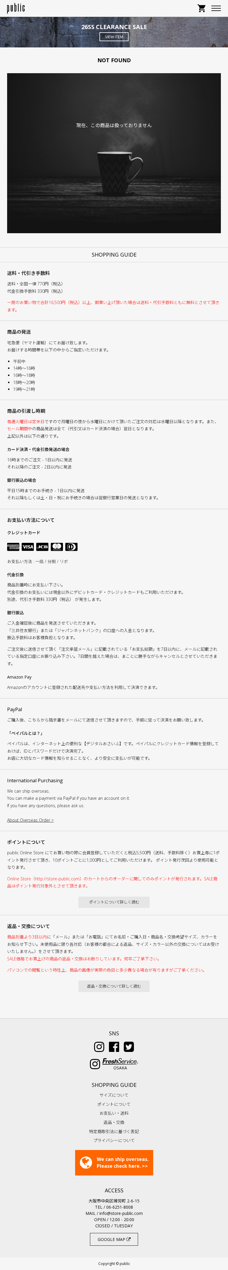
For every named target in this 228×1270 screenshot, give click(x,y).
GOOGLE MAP (112, 1239)
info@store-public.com (121, 1213)
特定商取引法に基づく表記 (114, 1131)
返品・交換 (114, 1122)
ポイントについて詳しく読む (114, 902)
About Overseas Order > (30, 820)
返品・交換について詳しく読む (114, 986)
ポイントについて (114, 1104)
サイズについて (114, 1095)
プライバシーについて (114, 1140)
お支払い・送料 (114, 1113)
